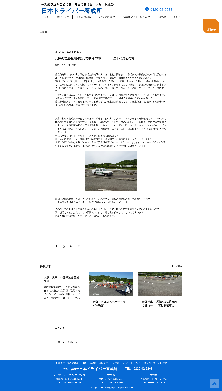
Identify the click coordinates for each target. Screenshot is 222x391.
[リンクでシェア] (78, 246)
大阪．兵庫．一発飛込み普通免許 (61, 279)
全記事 (43, 32)
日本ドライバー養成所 (71, 10)
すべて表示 (176, 266)
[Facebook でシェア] (56, 246)
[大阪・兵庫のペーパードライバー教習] (111, 284)
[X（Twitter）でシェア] (64, 246)
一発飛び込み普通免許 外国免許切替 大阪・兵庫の (77, 4)
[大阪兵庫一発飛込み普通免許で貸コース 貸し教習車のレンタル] (160, 284)
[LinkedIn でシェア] (71, 246)
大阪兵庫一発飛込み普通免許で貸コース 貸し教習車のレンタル (159, 303)
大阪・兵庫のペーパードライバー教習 (110, 303)
